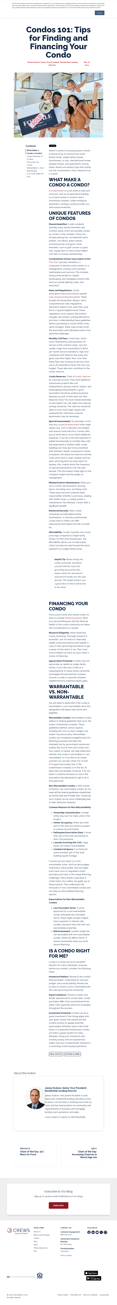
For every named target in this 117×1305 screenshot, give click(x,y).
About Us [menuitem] (37, 1232)
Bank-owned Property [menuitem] (42, 1235)
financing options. (74, 618)
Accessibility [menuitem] (104, 1295)
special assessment (69, 424)
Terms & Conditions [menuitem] (90, 1295)
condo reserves (83, 376)
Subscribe (58, 1205)
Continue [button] (99, 13)
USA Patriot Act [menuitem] (75, 1295)
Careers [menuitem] (36, 1238)
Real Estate (56, 1054)
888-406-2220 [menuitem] (66, 1235)
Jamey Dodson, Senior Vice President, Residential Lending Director (52, 63)
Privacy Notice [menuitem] (63, 1295)
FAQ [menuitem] (35, 1251)
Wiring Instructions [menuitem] (41, 1248)
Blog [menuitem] (35, 1241)
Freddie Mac (83, 747)
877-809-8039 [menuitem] (66, 1244)
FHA (51, 764)
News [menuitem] (36, 1245)
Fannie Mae (66, 747)
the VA (80, 761)
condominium (57, 191)
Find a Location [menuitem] (66, 1255)
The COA (53, 262)
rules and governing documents (64, 297)
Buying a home (72, 1054)
